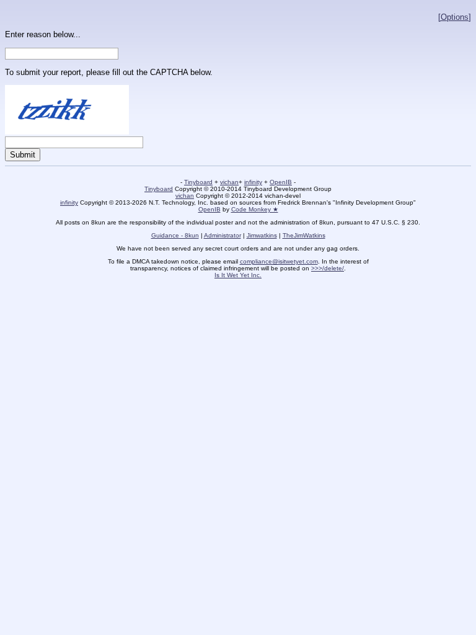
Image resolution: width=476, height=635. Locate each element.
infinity (253, 182)
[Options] (454, 17)
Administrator (222, 235)
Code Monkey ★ (254, 209)
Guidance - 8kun (175, 235)
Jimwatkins (262, 235)
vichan (229, 182)
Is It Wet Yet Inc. (238, 275)
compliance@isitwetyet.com (279, 261)
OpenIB (281, 182)
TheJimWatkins (304, 235)
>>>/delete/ (327, 268)
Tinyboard (198, 182)
